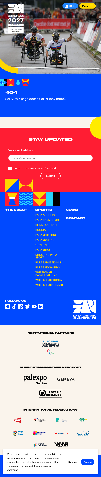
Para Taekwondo (47, 267)
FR (70, 5)
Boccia (40, 229)
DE (74, 5)
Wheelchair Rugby (48, 280)
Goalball (42, 244)
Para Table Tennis (48, 262)
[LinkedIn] (40, 306)
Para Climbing (45, 234)
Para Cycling (45, 239)
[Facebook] (20, 306)
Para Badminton (47, 219)
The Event (16, 209)
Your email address (20, 150)
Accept (88, 461)
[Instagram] (7, 306)
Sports (43, 209)
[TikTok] (14, 306)
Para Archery (45, 214)
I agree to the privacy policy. (35, 168)
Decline (72, 461)
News (72, 209)
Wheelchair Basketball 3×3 (46, 274)
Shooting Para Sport (46, 256)
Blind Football (46, 224)
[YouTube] (34, 306)
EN (66, 5)
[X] (27, 306)
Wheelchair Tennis (49, 285)
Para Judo (42, 249)
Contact (75, 218)
